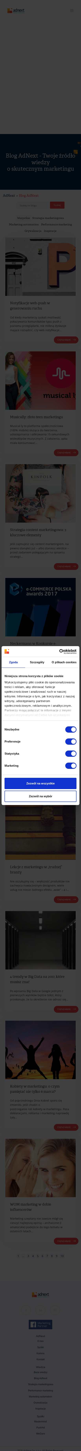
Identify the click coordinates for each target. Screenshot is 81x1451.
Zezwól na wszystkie (40, 783)
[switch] (70, 741)
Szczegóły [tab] (37, 662)
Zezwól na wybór (40, 796)
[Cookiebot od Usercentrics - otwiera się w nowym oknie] (59, 651)
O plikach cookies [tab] (64, 662)
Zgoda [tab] (13, 662)
